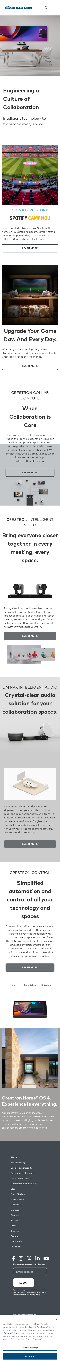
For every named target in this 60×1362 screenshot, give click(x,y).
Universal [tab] (46, 985)
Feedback (16, 1246)
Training (15, 1231)
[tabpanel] (30, 1009)
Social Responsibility (21, 1167)
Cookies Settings (30, 1347)
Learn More (30, 248)
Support (15, 1215)
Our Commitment (20, 1178)
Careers (15, 1209)
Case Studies (18, 1194)
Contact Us (17, 1204)
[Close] (56, 1319)
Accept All (30, 1356)
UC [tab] (13, 985)
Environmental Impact (22, 1173)
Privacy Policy (10, 1333)
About (14, 1157)
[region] (30, 1338)
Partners (15, 1220)
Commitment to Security (23, 1183)
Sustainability (18, 1162)
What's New (17, 1199)
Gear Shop (16, 1241)
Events (14, 1236)
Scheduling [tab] (30, 985)
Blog (13, 1188)
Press (13, 1225)
